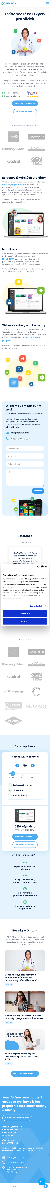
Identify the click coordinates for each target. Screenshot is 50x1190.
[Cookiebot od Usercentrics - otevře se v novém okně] (37, 567)
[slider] (12, 773)
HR (4, 259)
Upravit (24, 621)
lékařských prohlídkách (14, 184)
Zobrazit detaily (36, 606)
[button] (47, 3)
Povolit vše (25, 613)
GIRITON (10, 259)
